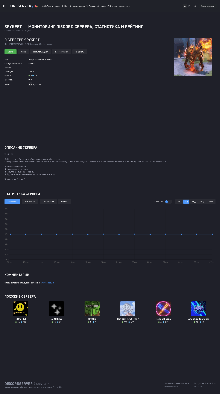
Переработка (163, 318)
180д (202, 201)
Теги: (7, 59)
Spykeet (28, 30)
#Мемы (48, 59)
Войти (11, 51)
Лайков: (8, 67)
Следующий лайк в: (14, 63)
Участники (12, 201)
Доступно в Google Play (204, 383)
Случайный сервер (97, 6)
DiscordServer (20, 6)
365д (211, 201)
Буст (66, 6)
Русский (37, 84)
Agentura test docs (198, 318)
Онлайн (64, 201)
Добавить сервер (52, 6)
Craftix (92, 318)
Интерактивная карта (120, 6)
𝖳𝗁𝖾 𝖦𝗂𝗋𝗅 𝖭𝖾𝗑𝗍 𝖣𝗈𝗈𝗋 (128, 318)
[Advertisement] (110, 117)
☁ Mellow (56, 318)
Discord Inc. (58, 387)
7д (179, 201)
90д (194, 201)
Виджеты (79, 51)
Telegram (198, 386)
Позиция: (9, 71)
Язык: (7, 84)
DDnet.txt (21, 318)
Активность (30, 201)
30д (186, 201)
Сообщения (48, 201)
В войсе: (9, 79)
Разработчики (171, 386)
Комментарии (61, 51)
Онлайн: (8, 75)
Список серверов (12, 30)
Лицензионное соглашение (176, 383)
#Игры (32, 59)
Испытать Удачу (40, 51)
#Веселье (39, 59)
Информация (79, 6)
